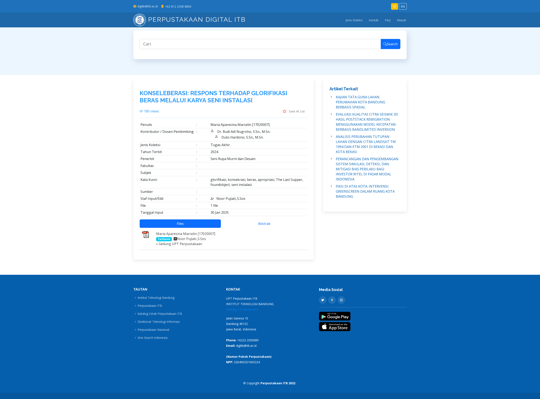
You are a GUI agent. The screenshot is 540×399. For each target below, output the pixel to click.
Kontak (373, 20)
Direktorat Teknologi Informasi (159, 321)
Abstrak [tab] (264, 223)
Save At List (296, 111)
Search (392, 44)
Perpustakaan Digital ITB (196, 19)
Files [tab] (180, 223)
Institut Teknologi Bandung (156, 297)
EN (403, 6)
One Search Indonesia (152, 337)
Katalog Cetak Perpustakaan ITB (160, 313)
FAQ (388, 20)
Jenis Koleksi (354, 20)
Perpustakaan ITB (150, 305)
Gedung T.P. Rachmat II (242, 309)
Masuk (401, 20)
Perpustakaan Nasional (153, 329)
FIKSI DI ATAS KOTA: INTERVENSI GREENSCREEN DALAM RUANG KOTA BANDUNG (365, 191)
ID (394, 6)
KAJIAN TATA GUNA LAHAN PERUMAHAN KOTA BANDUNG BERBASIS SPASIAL (360, 102)
